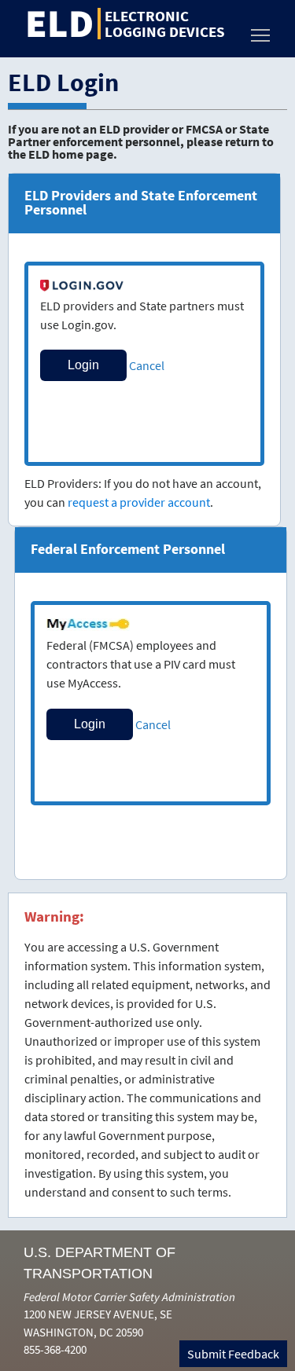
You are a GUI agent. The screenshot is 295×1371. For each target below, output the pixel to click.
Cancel (146, 365)
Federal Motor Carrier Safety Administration (129, 1296)
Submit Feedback (233, 1354)
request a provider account (139, 502)
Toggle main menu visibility (260, 35)
